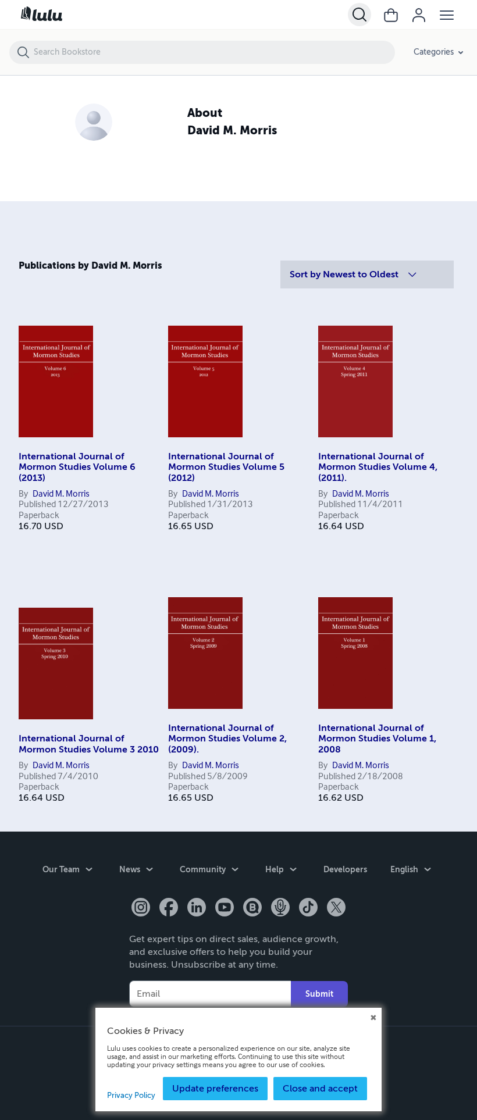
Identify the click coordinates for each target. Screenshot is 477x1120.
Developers (345, 869)
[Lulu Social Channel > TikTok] (308, 908)
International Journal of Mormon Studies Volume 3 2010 (89, 743)
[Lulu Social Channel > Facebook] (168, 908)
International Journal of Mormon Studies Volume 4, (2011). (377, 467)
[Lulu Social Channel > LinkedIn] (196, 908)
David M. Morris (61, 494)
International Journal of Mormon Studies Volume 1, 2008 (377, 739)
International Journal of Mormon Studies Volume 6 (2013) (77, 467)
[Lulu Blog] (252, 908)
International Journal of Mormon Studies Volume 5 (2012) (226, 467)
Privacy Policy (131, 1096)
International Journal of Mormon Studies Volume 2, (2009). (227, 739)
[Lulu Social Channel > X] (336, 908)
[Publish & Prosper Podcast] (280, 908)
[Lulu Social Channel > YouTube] (224, 908)
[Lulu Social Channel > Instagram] (140, 908)
